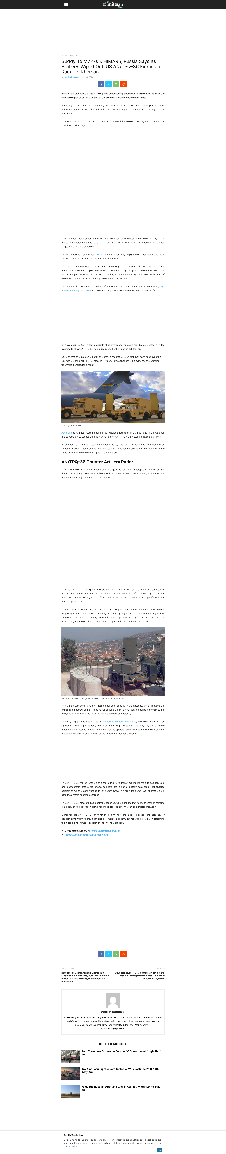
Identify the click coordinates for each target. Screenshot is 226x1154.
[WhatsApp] (116, 84)
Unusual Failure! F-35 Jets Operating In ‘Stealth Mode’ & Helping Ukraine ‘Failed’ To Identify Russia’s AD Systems (140, 975)
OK (160, 1150)
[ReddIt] (123, 84)
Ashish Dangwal (72, 77)
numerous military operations (119, 721)
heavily (99, 254)
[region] (113, 33)
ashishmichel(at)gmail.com (104, 830)
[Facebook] (101, 84)
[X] (108, 84)
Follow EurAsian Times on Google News (86, 834)
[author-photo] (113, 1007)
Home (64, 55)
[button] (66, 4)
